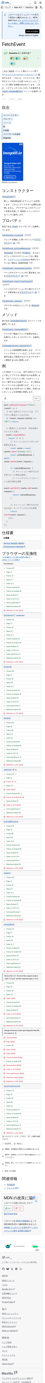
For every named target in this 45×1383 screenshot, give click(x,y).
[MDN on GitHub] (3, 1269)
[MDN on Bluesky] (7, 1269)
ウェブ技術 (7, 1342)
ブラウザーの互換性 (11, 134)
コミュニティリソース (11, 1318)
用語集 (5, 1359)
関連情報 (7, 138)
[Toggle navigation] (40, 2)
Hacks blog (7, 1364)
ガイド (5, 1351)
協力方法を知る (10, 1214)
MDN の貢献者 (22, 1221)
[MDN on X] (12, 1269)
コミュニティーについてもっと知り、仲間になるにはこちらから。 (23, 23)
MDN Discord (8, 1326)
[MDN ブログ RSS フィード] (20, 1269)
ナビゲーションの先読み (18, 259)
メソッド (7, 123)
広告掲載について (9, 1293)
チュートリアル (8, 1355)
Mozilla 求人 (7, 1289)
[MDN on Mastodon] (16, 1269)
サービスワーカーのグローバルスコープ (19, 74)
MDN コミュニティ (10, 1313)
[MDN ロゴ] (7, 1257)
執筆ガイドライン (9, 1322)
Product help (7, 1302)
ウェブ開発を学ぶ (9, 1346)
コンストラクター (10, 115)
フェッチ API (12, 1188)
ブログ (5, 1285)
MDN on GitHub (9, 1331)
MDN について (8, 1280)
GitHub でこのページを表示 (16, 1227)
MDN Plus (6, 1298)
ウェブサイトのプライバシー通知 (16, 1378)
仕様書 (6, 130)
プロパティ (8, 119)
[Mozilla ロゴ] (9, 1373)
